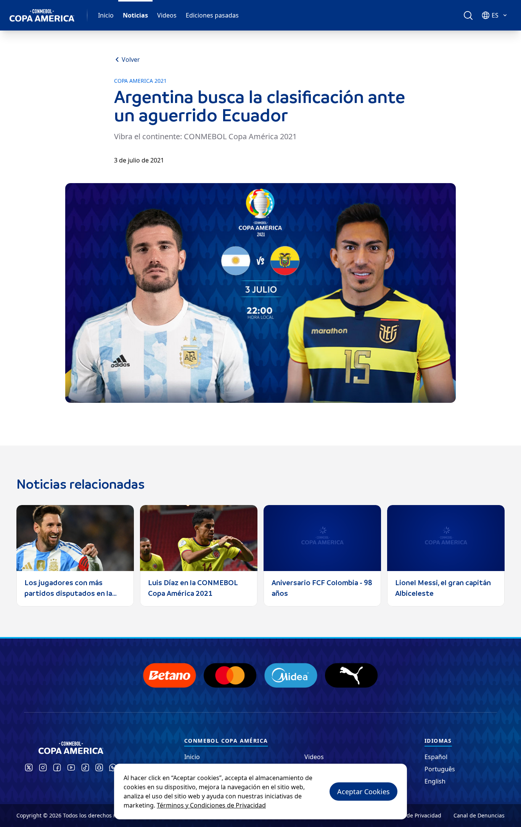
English (435, 781)
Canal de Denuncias (479, 815)
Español (436, 757)
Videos (167, 15)
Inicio (106, 15)
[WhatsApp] (112, 767)
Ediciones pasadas (212, 15)
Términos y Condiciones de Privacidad (211, 805)
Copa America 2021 (140, 81)
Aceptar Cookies (363, 791)
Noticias (135, 15)
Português (440, 769)
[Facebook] (57, 767)
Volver (131, 59)
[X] (29, 767)
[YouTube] (71, 767)
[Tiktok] (85, 767)
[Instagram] (43, 767)
